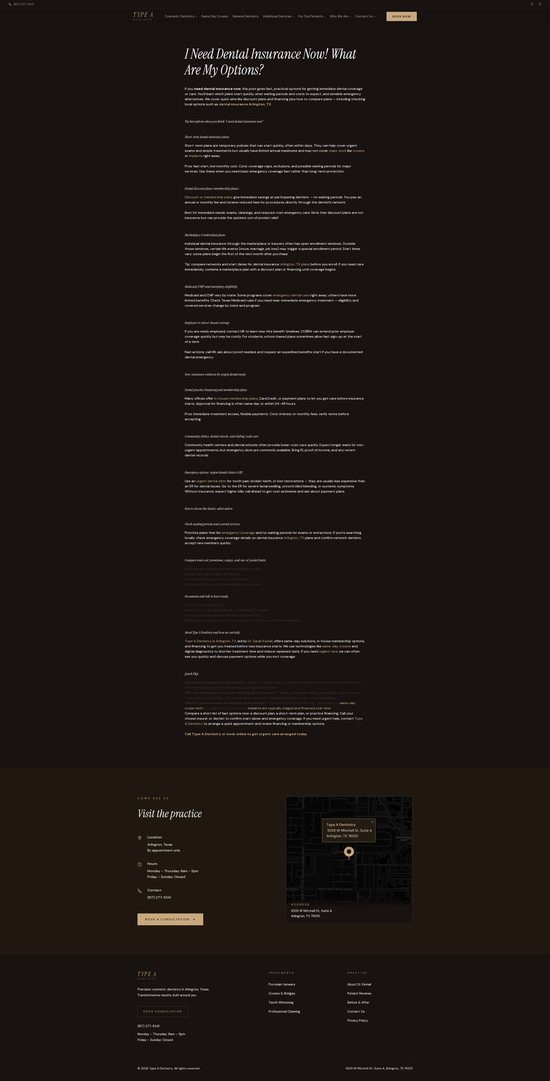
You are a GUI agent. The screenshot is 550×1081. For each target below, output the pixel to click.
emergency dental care (291, 295)
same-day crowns (336, 646)
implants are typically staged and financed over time (289, 708)
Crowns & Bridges (282, 993)
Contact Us (364, 16)
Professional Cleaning (284, 1011)
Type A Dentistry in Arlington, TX (210, 641)
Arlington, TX (294, 538)
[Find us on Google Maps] (532, 4)
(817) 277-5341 (24, 4)
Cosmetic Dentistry (179, 16)
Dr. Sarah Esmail (260, 641)
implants (195, 156)
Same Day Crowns (214, 16)
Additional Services (277, 16)
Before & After (358, 1002)
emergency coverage (238, 532)
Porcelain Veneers (282, 984)
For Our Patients (310, 16)
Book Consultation (162, 1011)
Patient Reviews (359, 993)
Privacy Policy (357, 1020)
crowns (358, 150)
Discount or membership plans (209, 197)
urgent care (328, 651)
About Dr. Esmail (359, 984)
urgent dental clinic (211, 481)
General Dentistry (245, 16)
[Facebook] (539, 4)
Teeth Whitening (281, 1002)
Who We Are (339, 16)
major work (337, 150)
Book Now (402, 16)
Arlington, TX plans (295, 264)
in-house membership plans (236, 398)
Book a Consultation (167, 919)
